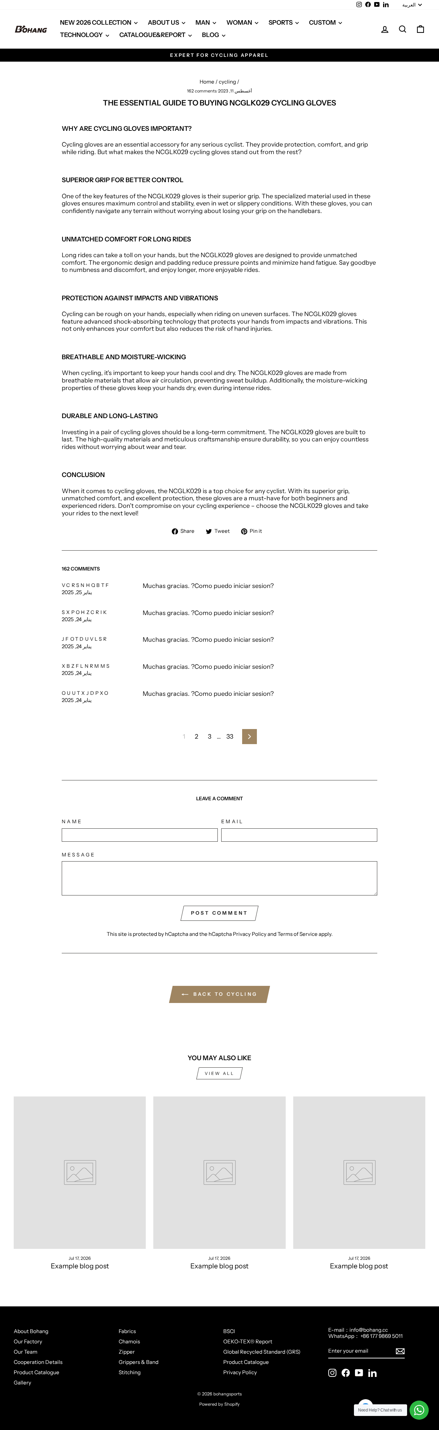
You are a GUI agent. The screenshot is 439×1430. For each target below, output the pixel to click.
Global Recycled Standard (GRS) (261, 1352)
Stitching (130, 1372)
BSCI (229, 1331)
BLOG (211, 35)
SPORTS (281, 22)
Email (232, 822)
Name (72, 822)
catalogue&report (153, 35)
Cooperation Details (38, 1362)
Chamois (129, 1341)
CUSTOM (323, 22)
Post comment (219, 913)
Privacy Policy (249, 934)
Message (78, 855)
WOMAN (239, 22)
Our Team (25, 1352)
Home (207, 81)
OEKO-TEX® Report (247, 1341)
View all (220, 1073)
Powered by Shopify (219, 1404)
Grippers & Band (138, 1362)
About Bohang (31, 1331)
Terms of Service (297, 934)
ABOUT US (164, 22)
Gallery (22, 1382)
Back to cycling (224, 994)
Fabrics (127, 1331)
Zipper (127, 1352)
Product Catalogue (36, 1372)
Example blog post (80, 1266)
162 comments (202, 90)
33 (229, 736)
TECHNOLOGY (82, 35)
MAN (203, 22)
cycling (227, 81)
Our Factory (28, 1341)
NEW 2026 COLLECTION (96, 22)
